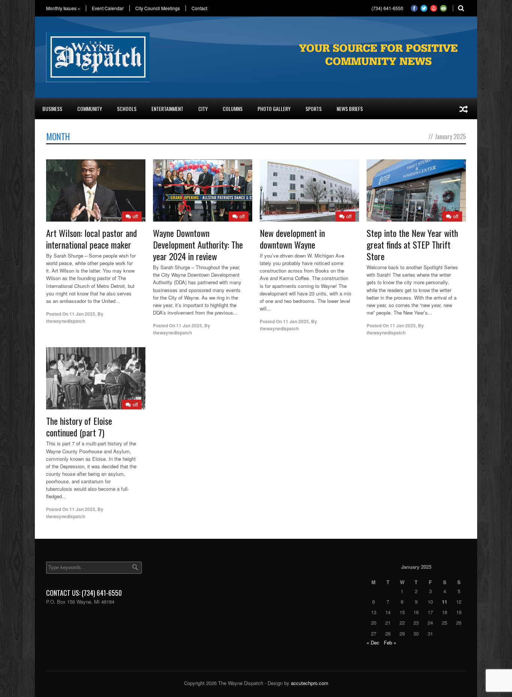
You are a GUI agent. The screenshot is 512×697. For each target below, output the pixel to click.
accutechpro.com (309, 683)
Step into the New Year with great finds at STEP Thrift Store (412, 244)
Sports (313, 108)
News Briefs (350, 108)
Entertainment (167, 108)
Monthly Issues (63, 8)
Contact (199, 8)
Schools (126, 108)
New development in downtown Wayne (292, 238)
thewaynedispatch (65, 321)
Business (52, 108)
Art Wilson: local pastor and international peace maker (91, 238)
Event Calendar (108, 8)
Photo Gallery (273, 108)
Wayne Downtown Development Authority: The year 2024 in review (198, 244)
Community (89, 108)
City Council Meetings (157, 8)
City (203, 108)
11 (444, 601)
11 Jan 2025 (82, 313)
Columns (233, 108)
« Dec (373, 642)
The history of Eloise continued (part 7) (79, 426)
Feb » (390, 642)
